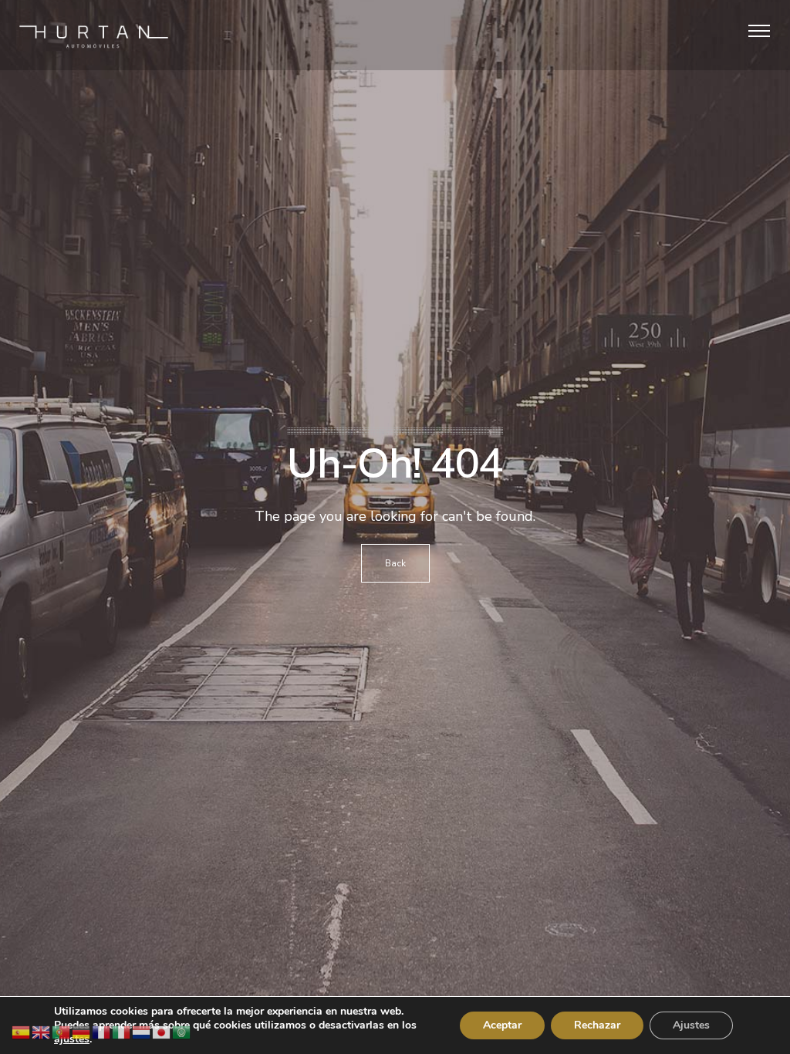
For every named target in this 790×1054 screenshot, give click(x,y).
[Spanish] (22, 1031)
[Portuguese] (62, 1031)
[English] (42, 1031)
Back (395, 563)
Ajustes (691, 1025)
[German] (82, 1031)
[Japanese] (162, 1031)
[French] (102, 1031)
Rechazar (597, 1025)
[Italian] (122, 1031)
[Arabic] (182, 1031)
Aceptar (502, 1025)
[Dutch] (142, 1031)
